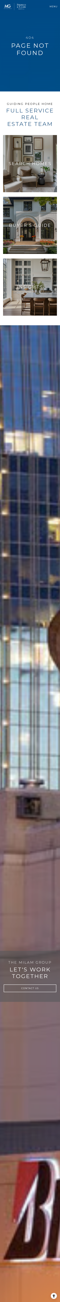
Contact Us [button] (30, 988)
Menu (54, 6)
